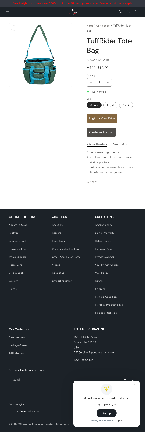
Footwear (14, 233)
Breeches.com (17, 337)
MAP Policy (101, 273)
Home (90, 25)
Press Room (59, 241)
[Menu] (7, 12)
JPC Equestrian (24, 423)
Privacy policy (62, 423)
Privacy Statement (105, 257)
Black (126, 105)
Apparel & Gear (18, 225)
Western (13, 280)
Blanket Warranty (104, 233)
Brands (13, 289)
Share (93, 181)
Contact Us (58, 273)
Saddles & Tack (17, 241)
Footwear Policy (104, 249)
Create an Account (101, 132)
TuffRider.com (17, 353)
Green (94, 105)
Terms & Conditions (106, 297)
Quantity (91, 75)
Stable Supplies (18, 257)
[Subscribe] (68, 380)
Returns (99, 280)
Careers (56, 233)
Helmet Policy (103, 241)
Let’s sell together (62, 280)
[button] (120, 12)
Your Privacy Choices (107, 265)
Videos (56, 265)
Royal (110, 105)
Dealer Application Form (66, 249)
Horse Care (15, 265)
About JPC (57, 225)
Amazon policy (103, 225)
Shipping (100, 289)
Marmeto (48, 423)
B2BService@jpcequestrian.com (94, 352)
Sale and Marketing (106, 312)
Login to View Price (102, 118)
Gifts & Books (17, 273)
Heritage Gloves (18, 345)
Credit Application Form (66, 257)
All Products (103, 25)
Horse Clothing (17, 249)
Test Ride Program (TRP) (109, 305)
